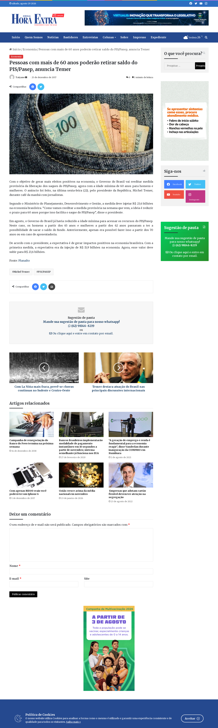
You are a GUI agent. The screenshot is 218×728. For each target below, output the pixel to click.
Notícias (53, 37)
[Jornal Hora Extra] (37, 19)
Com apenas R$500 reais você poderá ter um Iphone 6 (27, 492)
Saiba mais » (73, 721)
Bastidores (70, 37)
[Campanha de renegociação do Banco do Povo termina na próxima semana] (31, 424)
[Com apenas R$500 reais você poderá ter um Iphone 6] (31, 475)
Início (16, 37)
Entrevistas (90, 37)
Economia (30, 49)
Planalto (24, 260)
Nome (15, 566)
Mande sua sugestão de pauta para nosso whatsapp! (185, 241)
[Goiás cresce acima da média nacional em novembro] (81, 475)
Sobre (124, 37)
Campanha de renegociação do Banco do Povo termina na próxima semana (31, 443)
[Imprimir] (51, 286)
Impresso (139, 37)
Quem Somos (34, 37)
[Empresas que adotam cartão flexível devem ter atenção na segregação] (131, 475)
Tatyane (20, 77)
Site (87, 578)
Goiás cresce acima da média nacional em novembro (77, 492)
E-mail (15, 578)
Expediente (158, 37)
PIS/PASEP (44, 271)
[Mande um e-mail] (26, 77)
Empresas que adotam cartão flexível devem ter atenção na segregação (127, 494)
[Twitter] (40, 86)
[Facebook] (32, 86)
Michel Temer (21, 271)
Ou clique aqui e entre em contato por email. (82, 333)
